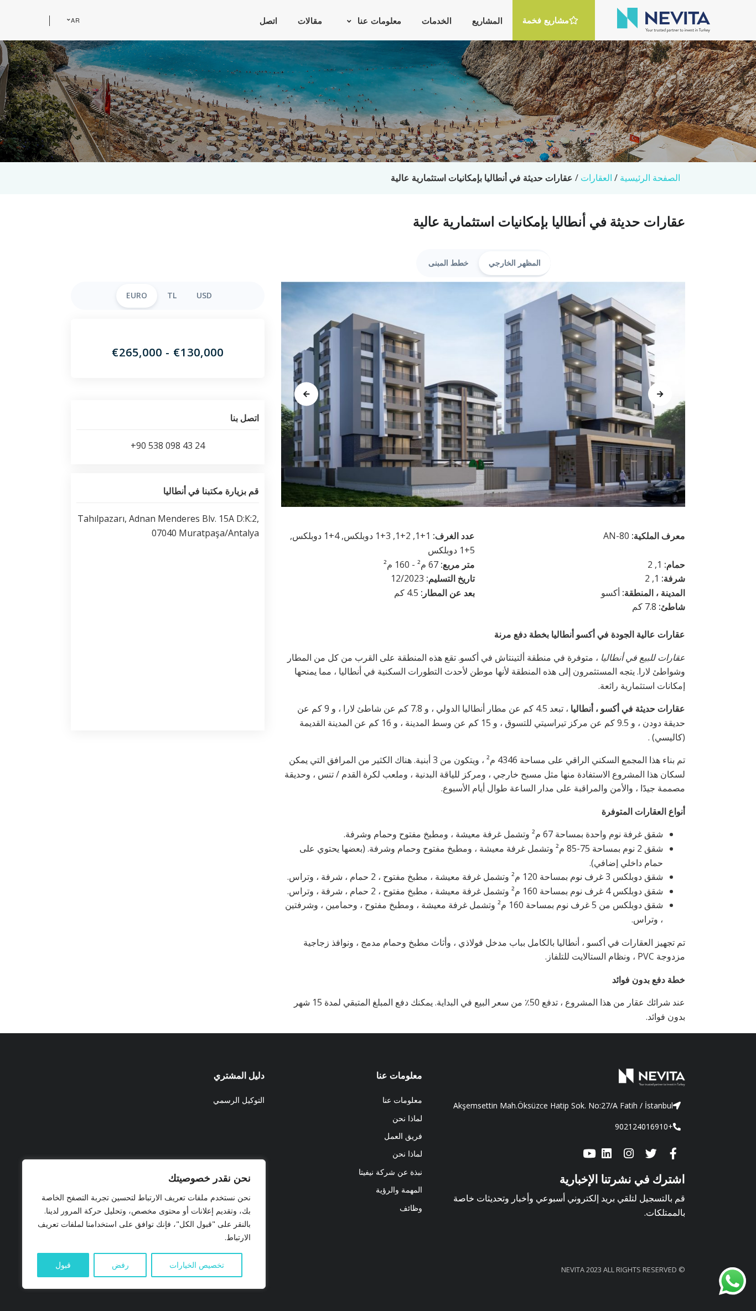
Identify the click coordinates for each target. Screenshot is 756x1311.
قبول (63, 1265)
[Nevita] (663, 20)
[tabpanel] (483, 394)
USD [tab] (204, 295)
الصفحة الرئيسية (650, 178)
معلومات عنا (402, 1100)
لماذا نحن (407, 1118)
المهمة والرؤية (399, 1189)
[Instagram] (628, 1154)
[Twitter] (651, 1154)
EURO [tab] (136, 295)
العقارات (596, 178)
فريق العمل (403, 1136)
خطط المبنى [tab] (448, 262)
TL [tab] (172, 295)
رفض (120, 1265)
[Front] (562, 1077)
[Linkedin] (606, 1154)
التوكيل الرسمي (239, 1100)
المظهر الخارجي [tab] (515, 262)
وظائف (411, 1208)
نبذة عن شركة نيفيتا (390, 1172)
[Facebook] (673, 1154)
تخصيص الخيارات (196, 1265)
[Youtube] (589, 1154)
